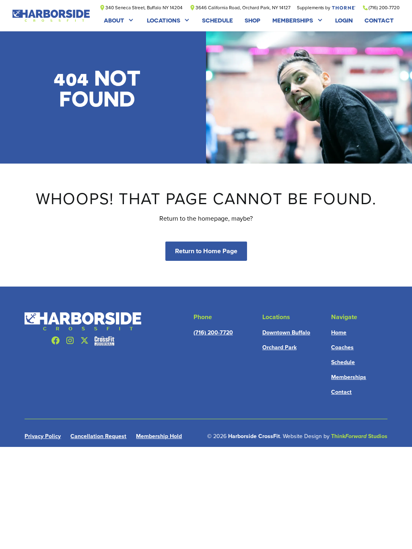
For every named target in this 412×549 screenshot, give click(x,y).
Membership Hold (159, 436)
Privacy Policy (43, 436)
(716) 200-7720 (213, 332)
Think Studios (359, 436)
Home (338, 332)
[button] (118, 20)
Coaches (342, 347)
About (114, 20)
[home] (51, 15)
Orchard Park (279, 347)
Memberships (292, 20)
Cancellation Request (98, 436)
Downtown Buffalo (286, 332)
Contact (341, 392)
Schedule (343, 362)
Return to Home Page (206, 251)
